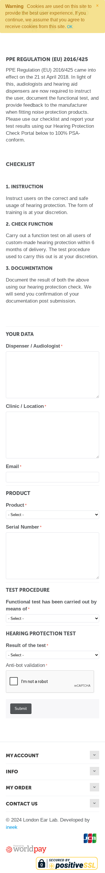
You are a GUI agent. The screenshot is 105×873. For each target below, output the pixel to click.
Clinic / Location (25, 406)
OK (70, 27)
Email (12, 466)
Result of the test (26, 645)
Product (15, 505)
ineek (12, 827)
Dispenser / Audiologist (33, 346)
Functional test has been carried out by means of (51, 605)
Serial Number (22, 527)
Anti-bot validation (25, 665)
